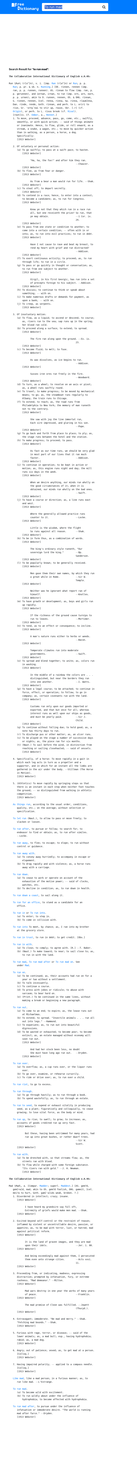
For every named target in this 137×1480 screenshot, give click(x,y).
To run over (20, 1063)
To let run (19, 818)
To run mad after (39, 961)
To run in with (22, 944)
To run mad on (64, 961)
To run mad (19, 961)
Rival (71, 111)
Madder (44, 1185)
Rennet (50, 115)
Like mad (18, 1378)
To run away (20, 843)
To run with (20, 1154)
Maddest (65, 1185)
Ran (54, 83)
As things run (21, 804)
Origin (17, 111)
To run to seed (22, 1105)
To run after (21, 829)
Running (45, 87)
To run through (22, 1091)
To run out (19, 1007)
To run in (19, 913)
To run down (20, 874)
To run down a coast (25, 895)
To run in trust (23, 937)
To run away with (23, 853)
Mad (27, 965)
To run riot (20, 1084)
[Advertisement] (68, 38)
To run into (37, 913)
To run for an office (26, 902)
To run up (19, 1119)
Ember (35, 115)
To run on (19, 972)
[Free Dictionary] (25, 7)
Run (75, 83)
